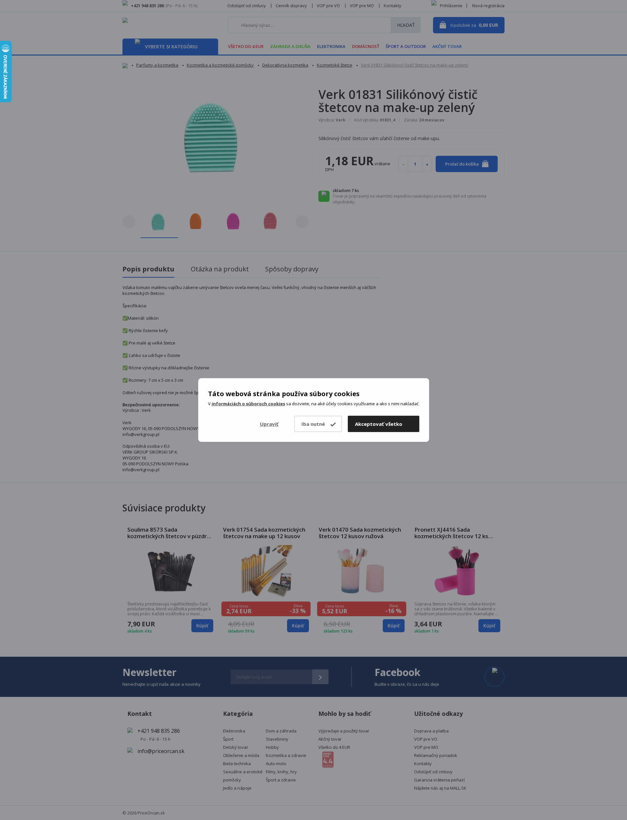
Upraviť (269, 424)
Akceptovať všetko (378, 424)
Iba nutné (313, 424)
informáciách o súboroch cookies (248, 404)
